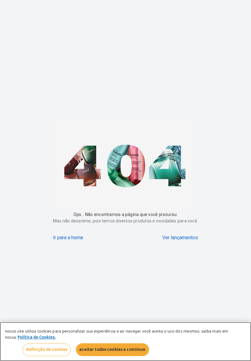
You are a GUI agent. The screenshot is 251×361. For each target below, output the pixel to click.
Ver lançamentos (180, 237)
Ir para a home (68, 237)
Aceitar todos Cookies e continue (112, 349)
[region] (125, 341)
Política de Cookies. (36, 337)
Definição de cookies (46, 349)
